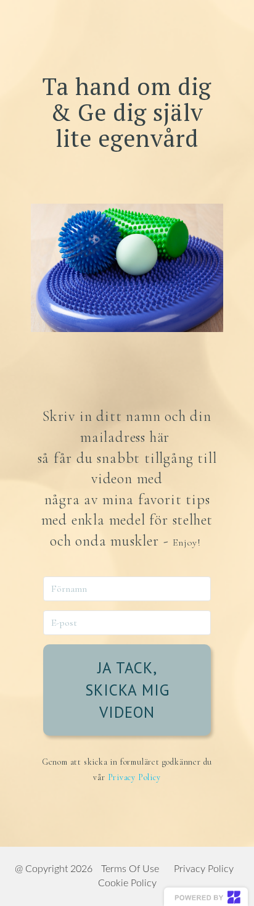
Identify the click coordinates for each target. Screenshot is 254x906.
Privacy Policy (134, 777)
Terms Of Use (130, 869)
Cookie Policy (127, 883)
